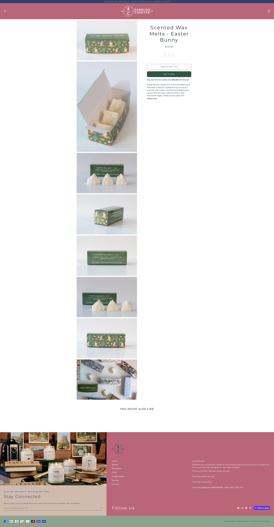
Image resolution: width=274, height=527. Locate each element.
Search (115, 465)
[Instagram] (250, 508)
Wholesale (116, 468)
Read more (152, 98)
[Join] (101, 508)
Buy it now (169, 74)
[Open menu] (7, 11)
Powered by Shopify (260, 521)
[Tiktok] (242, 508)
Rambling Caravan (235, 521)
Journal (115, 480)
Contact (115, 484)
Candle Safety (118, 476)
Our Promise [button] (198, 461)
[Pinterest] (246, 508)
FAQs (114, 472)
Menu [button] (114, 461)
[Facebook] (238, 508)
